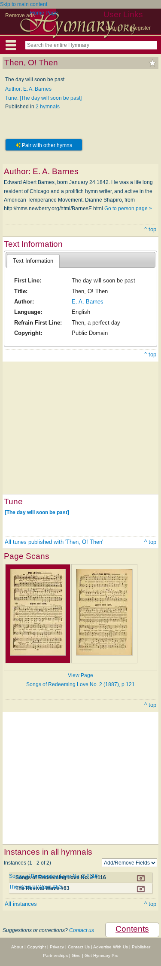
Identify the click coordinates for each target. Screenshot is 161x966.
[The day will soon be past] (37, 512)
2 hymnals (48, 107)
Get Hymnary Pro (101, 955)
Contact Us (79, 947)
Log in (113, 28)
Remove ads (20, 15)
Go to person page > (128, 208)
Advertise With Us (110, 947)
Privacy (57, 947)
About (17, 947)
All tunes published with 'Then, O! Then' (54, 542)
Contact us (81, 930)
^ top (150, 229)
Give (76, 955)
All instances (21, 904)
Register (141, 28)
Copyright (36, 947)
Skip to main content (23, 4)
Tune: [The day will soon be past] (43, 98)
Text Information (33, 261)
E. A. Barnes (87, 301)
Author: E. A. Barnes (28, 89)
